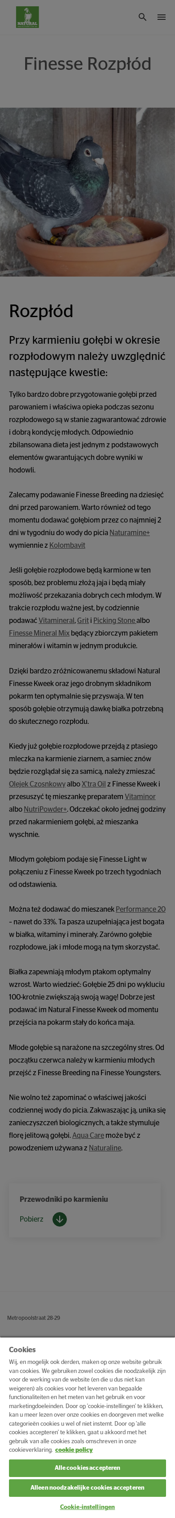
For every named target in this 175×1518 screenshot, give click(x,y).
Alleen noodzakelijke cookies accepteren (87, 1488)
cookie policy (74, 1450)
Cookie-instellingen (87, 1507)
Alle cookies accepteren (88, 1468)
